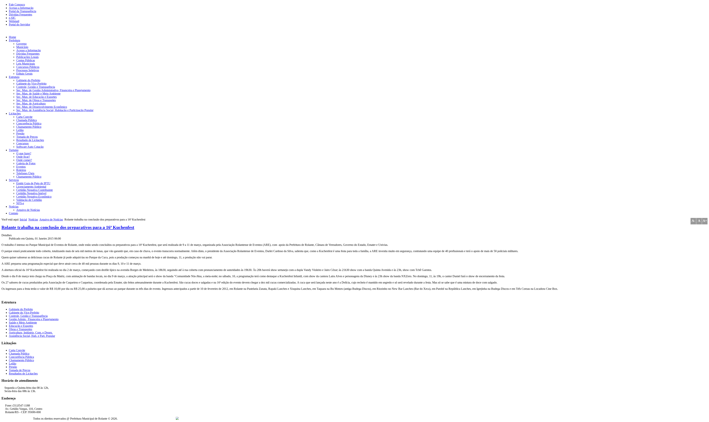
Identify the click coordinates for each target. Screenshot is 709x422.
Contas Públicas (25, 60)
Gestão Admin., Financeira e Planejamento (34, 319)
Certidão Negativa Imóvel (31, 193)
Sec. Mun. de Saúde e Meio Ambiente (38, 93)
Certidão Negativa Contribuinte (34, 190)
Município (22, 47)
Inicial (23, 219)
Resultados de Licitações (23, 373)
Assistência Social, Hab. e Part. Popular (32, 335)
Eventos (21, 166)
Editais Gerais (24, 73)
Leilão (20, 130)
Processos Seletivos (27, 70)
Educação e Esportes (21, 325)
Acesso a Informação (21, 7)
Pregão (20, 133)
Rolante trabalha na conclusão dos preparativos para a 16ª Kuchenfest (67, 227)
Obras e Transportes (20, 329)
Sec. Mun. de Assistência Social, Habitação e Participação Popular (54, 110)
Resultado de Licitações (30, 140)
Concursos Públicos (27, 67)
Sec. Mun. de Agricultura (31, 103)
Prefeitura (14, 40)
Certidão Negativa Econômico (34, 196)
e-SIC (12, 17)
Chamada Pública (26, 120)
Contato (13, 213)
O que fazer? (23, 153)
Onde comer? (24, 160)
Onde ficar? (23, 156)
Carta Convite (24, 116)
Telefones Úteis (25, 173)
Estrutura (14, 76)
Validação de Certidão (29, 199)
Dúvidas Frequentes (20, 14)
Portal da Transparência (22, 11)
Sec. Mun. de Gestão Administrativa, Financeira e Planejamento (53, 90)
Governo (21, 43)
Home (12, 37)
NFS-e (20, 203)
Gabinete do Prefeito (28, 80)
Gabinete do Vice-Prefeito (31, 83)
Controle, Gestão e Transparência (35, 86)
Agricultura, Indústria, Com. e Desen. (31, 332)
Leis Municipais (25, 63)
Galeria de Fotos (25, 163)
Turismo (13, 150)
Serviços (14, 180)
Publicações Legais (27, 57)
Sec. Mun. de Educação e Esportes (36, 96)
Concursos (22, 143)
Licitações (15, 113)
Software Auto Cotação (30, 146)
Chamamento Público (28, 126)
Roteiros (21, 170)
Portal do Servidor (19, 24)
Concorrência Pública (28, 123)
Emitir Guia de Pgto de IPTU (33, 183)
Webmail (14, 21)
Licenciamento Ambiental (31, 186)
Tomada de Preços (27, 136)
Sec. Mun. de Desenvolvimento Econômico (41, 106)
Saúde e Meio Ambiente (23, 322)
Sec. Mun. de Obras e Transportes (36, 100)
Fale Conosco (17, 4)
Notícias (13, 206)
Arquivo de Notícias (28, 209)
